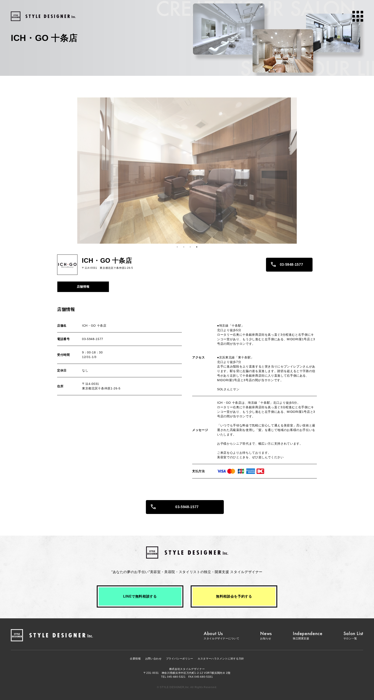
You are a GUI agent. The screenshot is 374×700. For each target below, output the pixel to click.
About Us (221, 635)
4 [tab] (197, 247)
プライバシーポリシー (179, 658)
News (266, 635)
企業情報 (135, 658)
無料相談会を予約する (234, 596)
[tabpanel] (187, 170)
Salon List (353, 635)
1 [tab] (177, 247)
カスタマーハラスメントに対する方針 (221, 658)
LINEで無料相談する (140, 596)
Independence (307, 635)
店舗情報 (83, 286)
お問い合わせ (153, 658)
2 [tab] (184, 247)
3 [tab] (190, 247)
